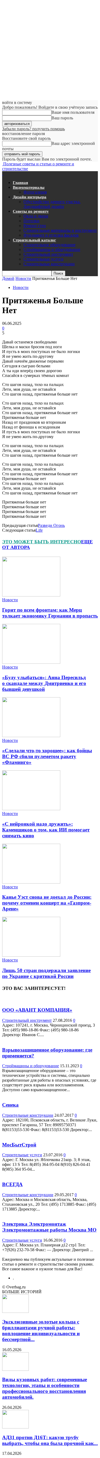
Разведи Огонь (51, 525)
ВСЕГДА (12, 1184)
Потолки (31, 221)
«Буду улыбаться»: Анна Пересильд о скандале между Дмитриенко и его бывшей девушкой (44, 683)
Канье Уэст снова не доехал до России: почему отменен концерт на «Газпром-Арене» (46, 902)
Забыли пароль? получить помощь (33, 129)
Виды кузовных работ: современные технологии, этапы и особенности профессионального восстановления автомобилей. (44, 1388)
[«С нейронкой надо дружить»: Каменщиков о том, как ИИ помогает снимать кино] (31, 808)
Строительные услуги (43, 259)
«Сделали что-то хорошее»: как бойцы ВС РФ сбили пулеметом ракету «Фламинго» (47, 756)
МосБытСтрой (19, 1145)
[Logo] (2, 173)
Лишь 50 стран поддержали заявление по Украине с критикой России (46, 973)
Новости (23, 278)
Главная (20, 182)
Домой (8, 278)
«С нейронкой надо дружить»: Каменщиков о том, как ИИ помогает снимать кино (46, 829)
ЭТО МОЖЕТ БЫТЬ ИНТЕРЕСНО (41, 541)
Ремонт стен (34, 225)
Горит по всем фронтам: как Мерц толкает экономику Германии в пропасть (50, 613)
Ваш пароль (62, 118)
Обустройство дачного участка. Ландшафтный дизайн (52, 204)
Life (39, 530)
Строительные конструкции (49, 264)
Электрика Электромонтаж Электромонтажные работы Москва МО (49, 1227)
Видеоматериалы (29, 187)
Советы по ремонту (31, 211)
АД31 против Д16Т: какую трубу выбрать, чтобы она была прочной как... (50, 1440)
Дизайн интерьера (29, 197)
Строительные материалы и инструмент (60, 230)
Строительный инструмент (48, 254)
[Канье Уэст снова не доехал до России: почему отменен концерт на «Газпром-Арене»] (31, 882)
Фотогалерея (35, 192)
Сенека (10, 1105)
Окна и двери (35, 216)
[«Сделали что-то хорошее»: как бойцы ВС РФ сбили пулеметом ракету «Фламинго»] (31, 735)
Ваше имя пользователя (72, 112)
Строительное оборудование (49, 244)
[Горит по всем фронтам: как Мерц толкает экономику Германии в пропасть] (31, 595)
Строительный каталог (34, 240)
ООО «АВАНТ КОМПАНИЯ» (37, 1010)
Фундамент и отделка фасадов (51, 235)
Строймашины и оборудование (51, 249)
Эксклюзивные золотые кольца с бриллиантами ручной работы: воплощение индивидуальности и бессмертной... (41, 1330)
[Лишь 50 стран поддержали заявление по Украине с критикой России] (31, 955)
